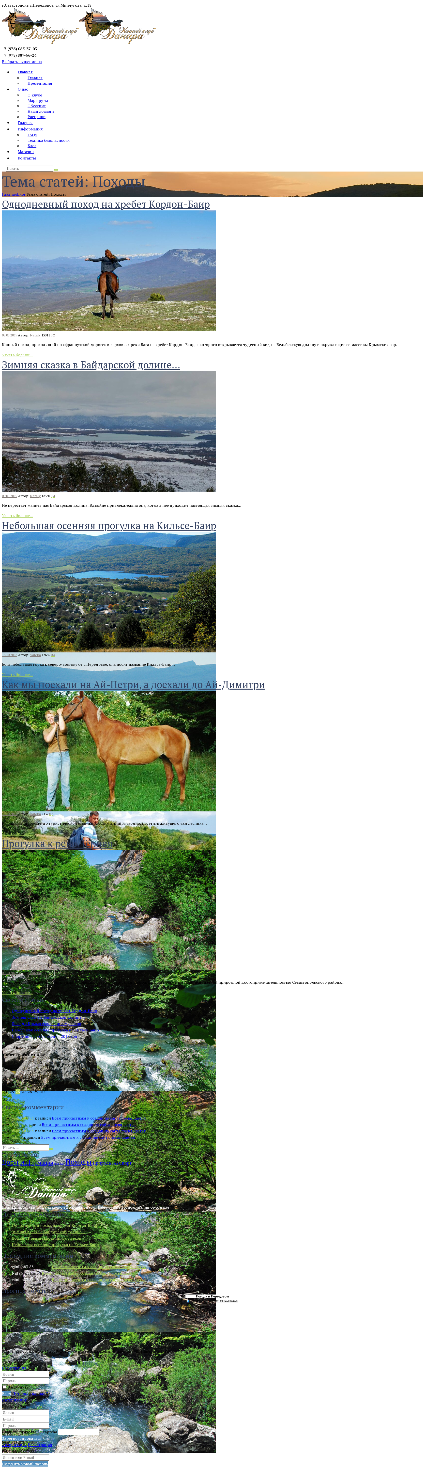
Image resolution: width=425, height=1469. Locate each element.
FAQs (32, 135)
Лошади (59, 1163)
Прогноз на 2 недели (225, 1300)
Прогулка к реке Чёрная (57, 843)
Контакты (27, 158)
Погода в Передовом (212, 1296)
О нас (23, 89)
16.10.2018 (9, 654)
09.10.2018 (9, 972)
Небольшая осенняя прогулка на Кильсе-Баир (109, 525)
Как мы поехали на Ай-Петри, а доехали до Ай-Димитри (133, 684)
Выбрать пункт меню (22, 61)
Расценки (37, 116)
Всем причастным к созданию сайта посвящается (99, 1118)
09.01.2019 (9, 495)
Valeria (35, 654)
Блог (32, 145)
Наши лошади (41, 111)
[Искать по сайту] (56, 170)
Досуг (10, 1162)
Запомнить (18, 1387)
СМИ (115, 1163)
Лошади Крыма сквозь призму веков (46, 1023)
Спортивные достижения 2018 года (45, 1036)
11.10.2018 (9, 813)
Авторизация (14, 1400)
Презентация (40, 83)
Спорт (125, 1163)
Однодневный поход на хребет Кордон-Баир (106, 203)
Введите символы (20, 1432)
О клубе (35, 95)
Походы (78, 1162)
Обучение (37, 106)
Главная (25, 72)
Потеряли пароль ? (30, 1393)
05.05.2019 (9, 335)
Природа (102, 1163)
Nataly (35, 335)
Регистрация (14, 1368)
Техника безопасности (49, 140)
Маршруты (38, 100)
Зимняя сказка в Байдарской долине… (91, 364)
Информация (30, 129)
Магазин (26, 151)
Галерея (25, 122)
